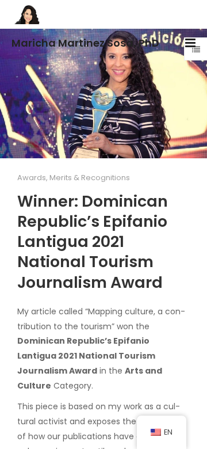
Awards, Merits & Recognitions (73, 177)
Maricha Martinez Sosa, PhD (85, 43)
